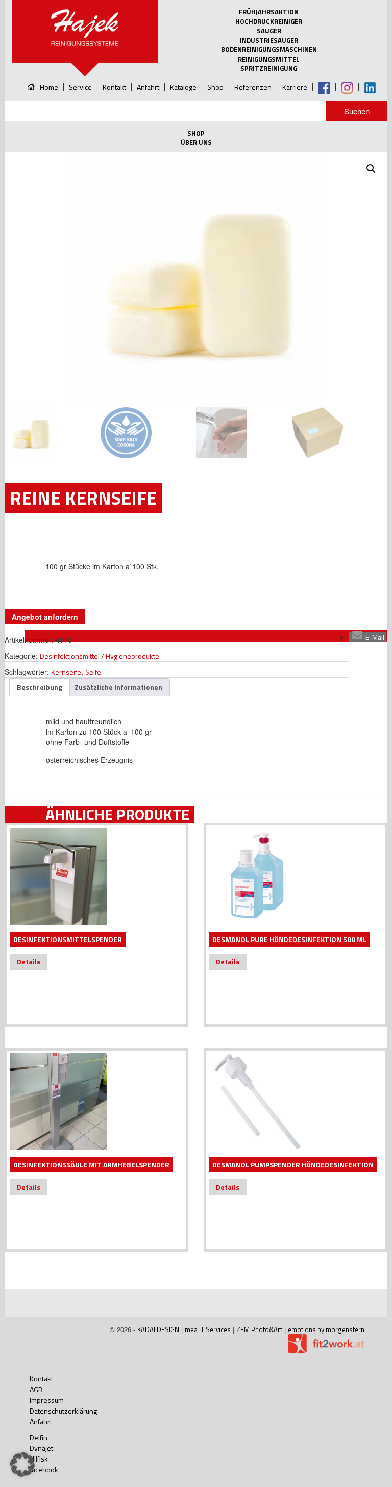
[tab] (39, 687)
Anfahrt (148, 87)
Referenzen (253, 87)
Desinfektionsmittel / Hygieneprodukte (99, 655)
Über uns (196, 142)
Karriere (294, 87)
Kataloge (183, 87)
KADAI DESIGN (158, 1329)
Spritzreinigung (268, 68)
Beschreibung (39, 687)
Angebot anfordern (45, 617)
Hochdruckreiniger (268, 22)
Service (80, 87)
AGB (36, 1389)
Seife (93, 672)
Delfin (38, 1437)
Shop (215, 87)
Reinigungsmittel (269, 59)
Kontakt (114, 87)
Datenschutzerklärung (63, 1410)
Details (28, 961)
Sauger (269, 31)
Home (49, 87)
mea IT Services (208, 1329)
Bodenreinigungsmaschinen (269, 50)
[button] (371, 169)
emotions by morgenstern (326, 1329)
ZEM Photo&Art (259, 1329)
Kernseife (66, 672)
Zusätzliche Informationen (118, 687)
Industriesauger (269, 40)
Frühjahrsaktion (269, 12)
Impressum (47, 1400)
